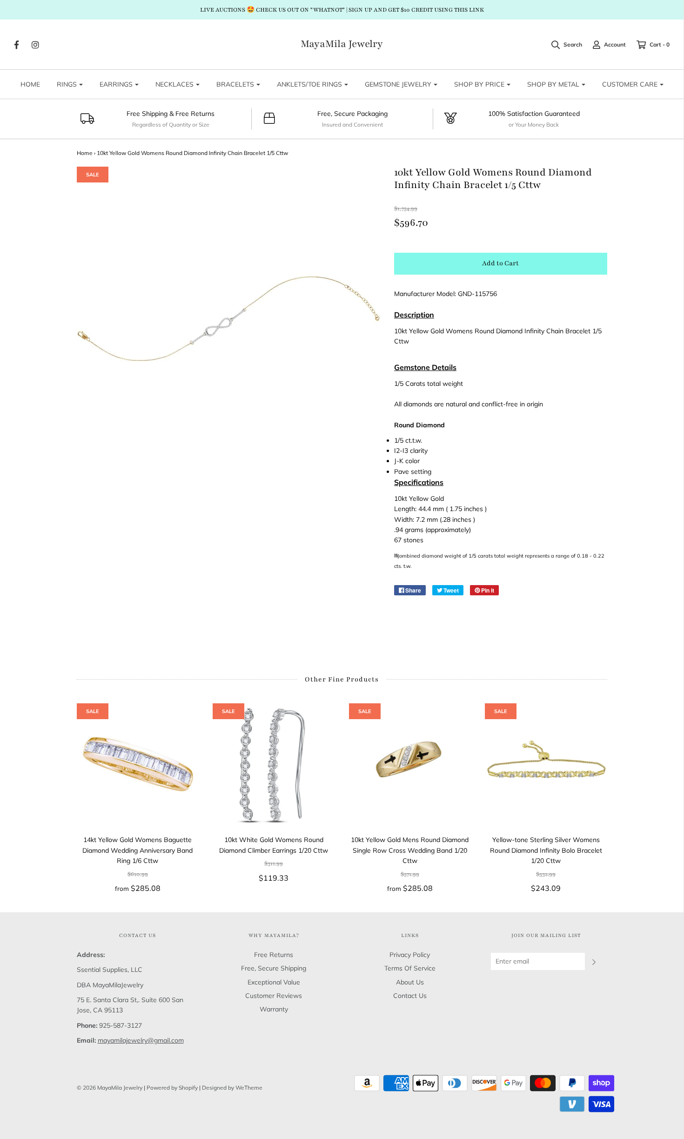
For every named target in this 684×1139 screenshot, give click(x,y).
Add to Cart (500, 263)
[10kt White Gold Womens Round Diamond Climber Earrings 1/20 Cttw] (274, 764)
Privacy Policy (409, 954)
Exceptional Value (274, 982)
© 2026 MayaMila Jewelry (109, 1087)
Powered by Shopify (172, 1087)
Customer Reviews (273, 995)
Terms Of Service (410, 968)
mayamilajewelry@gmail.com (141, 1040)
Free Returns (273, 954)
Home (85, 152)
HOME (30, 84)
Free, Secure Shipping (273, 968)
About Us (410, 982)
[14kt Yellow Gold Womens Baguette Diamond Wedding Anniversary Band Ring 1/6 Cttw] (138, 764)
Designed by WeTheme (232, 1087)
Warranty (274, 1009)
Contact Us (410, 995)
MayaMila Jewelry (342, 44)
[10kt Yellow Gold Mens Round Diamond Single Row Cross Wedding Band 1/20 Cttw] (410, 764)
